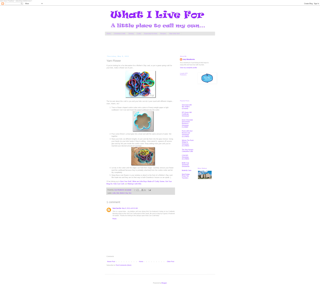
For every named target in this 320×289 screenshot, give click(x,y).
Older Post (170, 261)
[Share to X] (140, 190)
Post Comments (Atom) (123, 265)
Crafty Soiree (159, 181)
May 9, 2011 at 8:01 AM (130, 208)
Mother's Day (124, 193)
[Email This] (135, 190)
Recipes (163, 33)
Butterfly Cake (186, 170)
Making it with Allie (134, 184)
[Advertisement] (154, 45)
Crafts (139, 33)
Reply (114, 219)
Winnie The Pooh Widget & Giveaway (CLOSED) (188, 143)
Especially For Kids (150, 33)
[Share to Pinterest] (145, 190)
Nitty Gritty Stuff (174, 33)
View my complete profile (188, 68)
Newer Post (111, 261)
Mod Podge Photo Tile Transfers (186, 176)
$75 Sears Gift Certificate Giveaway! (187, 114)
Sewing (131, 33)
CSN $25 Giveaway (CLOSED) (185, 157)
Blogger (164, 283)
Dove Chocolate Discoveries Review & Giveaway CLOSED (187, 123)
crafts (114, 193)
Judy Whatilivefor (188, 59)
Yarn (130, 193)
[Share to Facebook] (142, 190)
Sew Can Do (116, 208)
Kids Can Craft (119, 184)
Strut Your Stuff (125, 181)
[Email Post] (149, 190)
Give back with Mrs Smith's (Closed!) (187, 106)
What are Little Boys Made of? (143, 181)
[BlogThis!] (137, 190)
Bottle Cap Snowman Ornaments (185, 164)
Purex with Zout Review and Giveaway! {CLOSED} (187, 133)
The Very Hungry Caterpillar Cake (187, 150)
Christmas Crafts (119, 33)
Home (109, 33)
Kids (117, 193)
